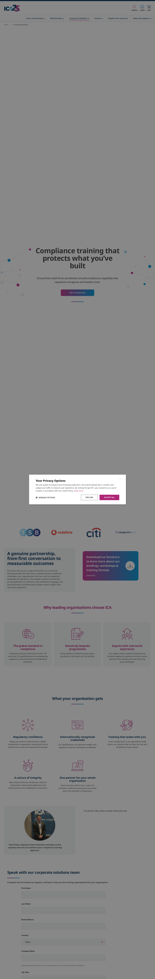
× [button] (120, 479)
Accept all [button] (109, 497)
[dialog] (77, 489)
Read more (78, 491)
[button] (45, 497)
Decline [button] (89, 497)
